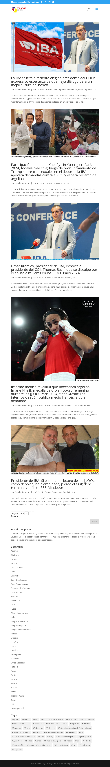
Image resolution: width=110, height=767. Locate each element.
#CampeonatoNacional (21, 724)
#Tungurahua (17, 749)
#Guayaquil (16, 732)
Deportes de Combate (67, 89)
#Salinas (30, 745)
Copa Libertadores (19, 580)
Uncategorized (17, 708)
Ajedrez (14, 551)
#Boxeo (83, 719)
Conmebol (15, 575)
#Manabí (38, 741)
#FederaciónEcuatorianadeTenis (70, 728)
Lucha (13, 646)
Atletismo (15, 555)
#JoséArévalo (71, 732)
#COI (65, 724)
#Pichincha (87, 741)
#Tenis (73, 745)
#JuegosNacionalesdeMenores (23, 736)
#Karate (41, 736)
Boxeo (49, 89)
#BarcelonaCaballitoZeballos (52, 719)
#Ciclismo (50, 724)
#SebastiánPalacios (43, 745)
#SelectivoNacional (61, 745)
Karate (14, 633)
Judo (13, 617)
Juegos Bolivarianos (19, 621)
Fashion (14, 596)
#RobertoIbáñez (18, 745)
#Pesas (77, 741)
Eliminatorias (16, 592)
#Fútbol (88, 728)
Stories (14, 687)
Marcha (14, 650)
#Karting (50, 736)
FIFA (13, 604)
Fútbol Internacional (19, 613)
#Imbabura (37, 732)
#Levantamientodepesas (65, 736)
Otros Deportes (85, 89)
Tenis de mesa (17, 696)
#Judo (81, 732)
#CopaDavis (74, 724)
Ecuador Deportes (22, 89)
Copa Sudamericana (19, 584)
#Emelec (27, 728)
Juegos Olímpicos (18, 625)
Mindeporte (16, 654)
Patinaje (14, 666)
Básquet (14, 559)
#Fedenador (50, 728)
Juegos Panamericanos (21, 629)
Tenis (13, 691)
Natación (15, 658)
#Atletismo (26, 719)
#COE (58, 724)
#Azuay (35, 719)
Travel (13, 700)
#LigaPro (28, 741)
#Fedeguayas (38, 728)
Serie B (14, 683)
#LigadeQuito (17, 741)
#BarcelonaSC (71, 719)
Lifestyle (14, 638)
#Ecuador (85, 724)
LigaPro (14, 642)
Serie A (14, 679)
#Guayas (26, 732)
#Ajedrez (15, 719)
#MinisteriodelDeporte (53, 741)
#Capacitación (38, 724)
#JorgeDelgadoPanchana (53, 732)
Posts (13, 675)
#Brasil (91, 719)
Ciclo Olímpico (17, 567)
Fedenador (15, 600)
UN (94, 89)
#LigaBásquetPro (84, 736)
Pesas (13, 671)
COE (55, 89)
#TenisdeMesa (84, 745)
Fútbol (13, 609)
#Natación (68, 741)
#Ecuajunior (16, 728)
